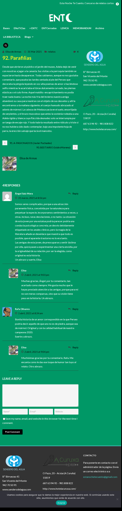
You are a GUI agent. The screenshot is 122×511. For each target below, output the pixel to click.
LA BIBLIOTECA (12, 36)
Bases (6, 28)
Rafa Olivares (22, 309)
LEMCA (65, 28)
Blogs (28, 36)
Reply (75, 193)
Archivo (99, 28)
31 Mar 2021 (34, 51)
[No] (117, 499)
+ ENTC (33, 28)
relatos (52, 51)
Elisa (23, 270)
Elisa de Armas (13, 51)
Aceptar (61, 503)
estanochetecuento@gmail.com (100, 476)
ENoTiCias (19, 28)
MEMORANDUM (82, 28)
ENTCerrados (49, 28)
